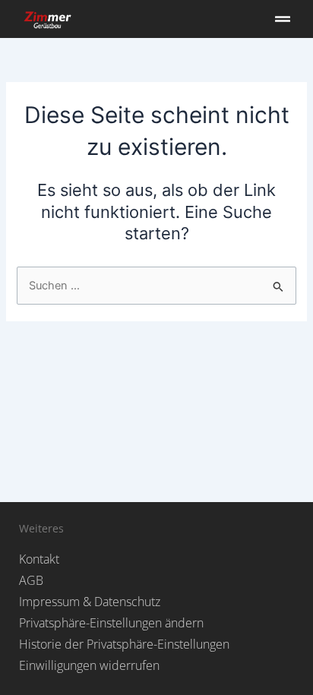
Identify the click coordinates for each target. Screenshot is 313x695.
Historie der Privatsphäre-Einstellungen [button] (124, 644)
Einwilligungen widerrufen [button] (89, 665)
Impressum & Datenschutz (89, 601)
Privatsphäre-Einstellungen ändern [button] (111, 622)
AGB (31, 580)
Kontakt (39, 559)
